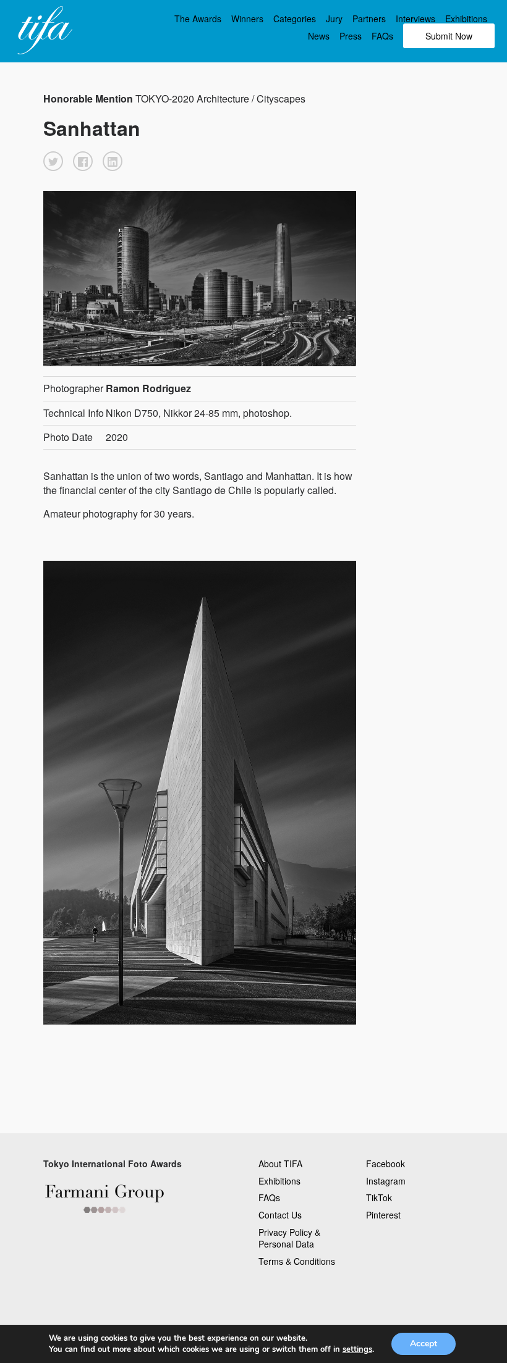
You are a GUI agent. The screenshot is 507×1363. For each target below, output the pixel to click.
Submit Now (448, 35)
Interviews (415, 18)
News (319, 35)
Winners (247, 18)
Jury (334, 18)
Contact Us (280, 1215)
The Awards (197, 18)
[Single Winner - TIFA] (43, 31)
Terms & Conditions (296, 1261)
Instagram (386, 1181)
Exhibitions (466, 18)
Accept (423, 1343)
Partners (369, 18)
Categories (294, 18)
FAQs (382, 35)
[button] (53, 161)
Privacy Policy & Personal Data (289, 1238)
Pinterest (383, 1215)
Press (350, 35)
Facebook (385, 1163)
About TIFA (280, 1163)
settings (357, 1349)
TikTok (379, 1197)
